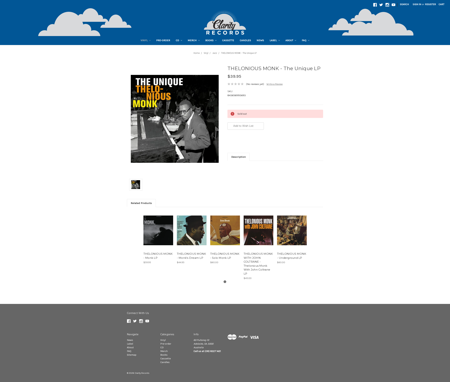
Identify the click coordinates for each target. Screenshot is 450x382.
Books (209, 40)
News (260, 40)
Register (430, 4)
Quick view (158, 227)
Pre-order (163, 40)
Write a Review (274, 84)
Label (274, 40)
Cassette (228, 40)
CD (178, 40)
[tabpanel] (158, 237)
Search (404, 4)
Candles (245, 40)
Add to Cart (191, 233)
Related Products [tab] (141, 203)
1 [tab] (225, 281)
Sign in (417, 4)
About (289, 40)
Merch (192, 40)
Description (238, 156)
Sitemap (131, 354)
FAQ (304, 40)
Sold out (158, 233)
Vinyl (144, 40)
